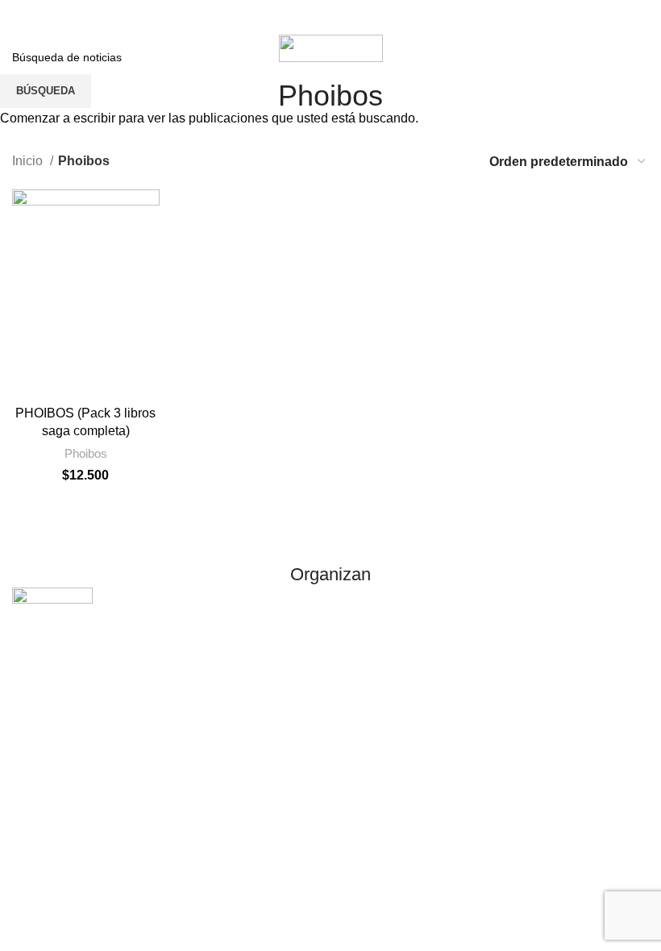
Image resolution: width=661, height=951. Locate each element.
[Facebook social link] (284, 15)
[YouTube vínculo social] (376, 15)
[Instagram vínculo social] (346, 15)
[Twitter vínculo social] (315, 15)
